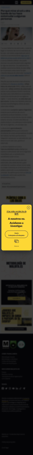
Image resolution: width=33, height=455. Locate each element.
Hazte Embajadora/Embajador (16, 234)
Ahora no (16, 246)
